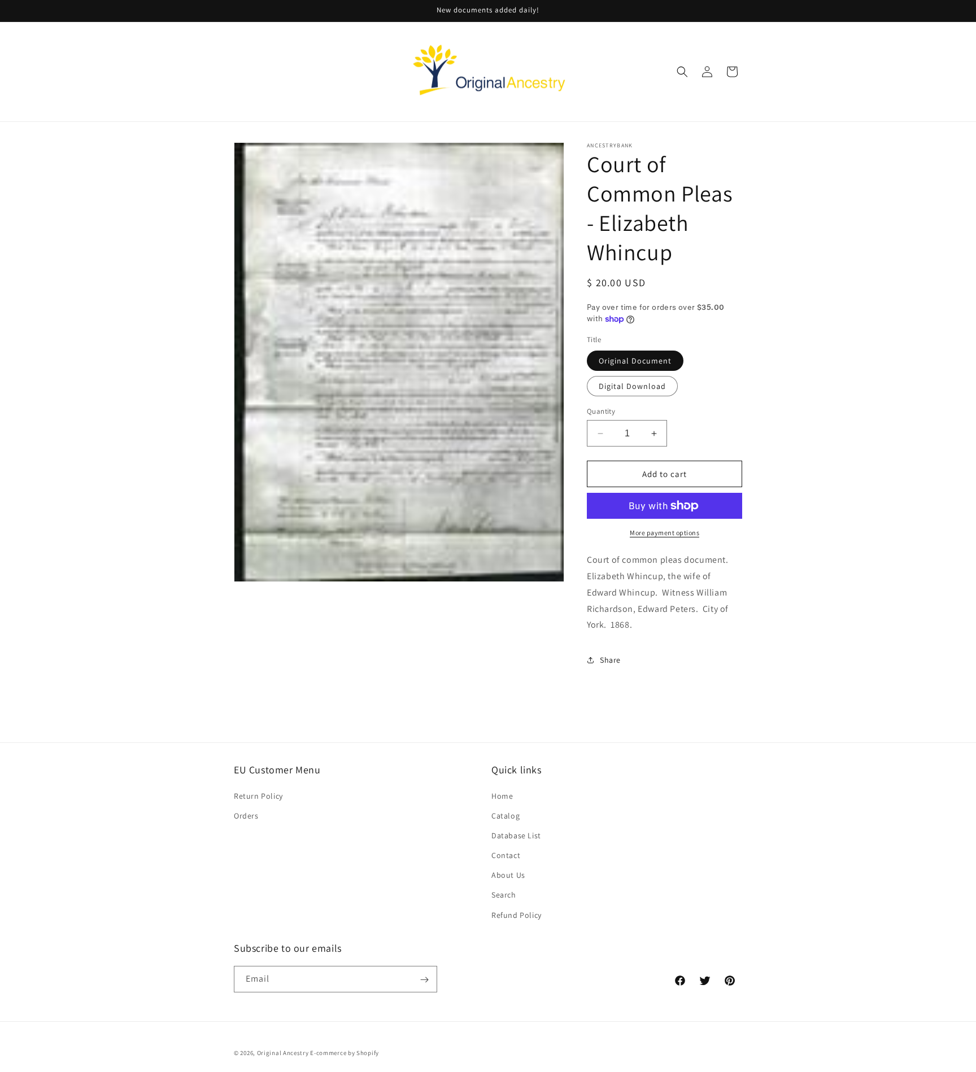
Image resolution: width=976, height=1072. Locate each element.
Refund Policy (516, 914)
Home (502, 795)
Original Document (635, 361)
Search (503, 895)
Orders (246, 815)
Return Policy (258, 795)
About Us (508, 875)
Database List (516, 835)
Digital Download (632, 386)
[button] (682, 71)
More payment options (664, 532)
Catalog (505, 815)
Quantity (601, 411)
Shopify (367, 1053)
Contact (505, 855)
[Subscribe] (424, 979)
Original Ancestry (283, 1053)
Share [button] (610, 660)
